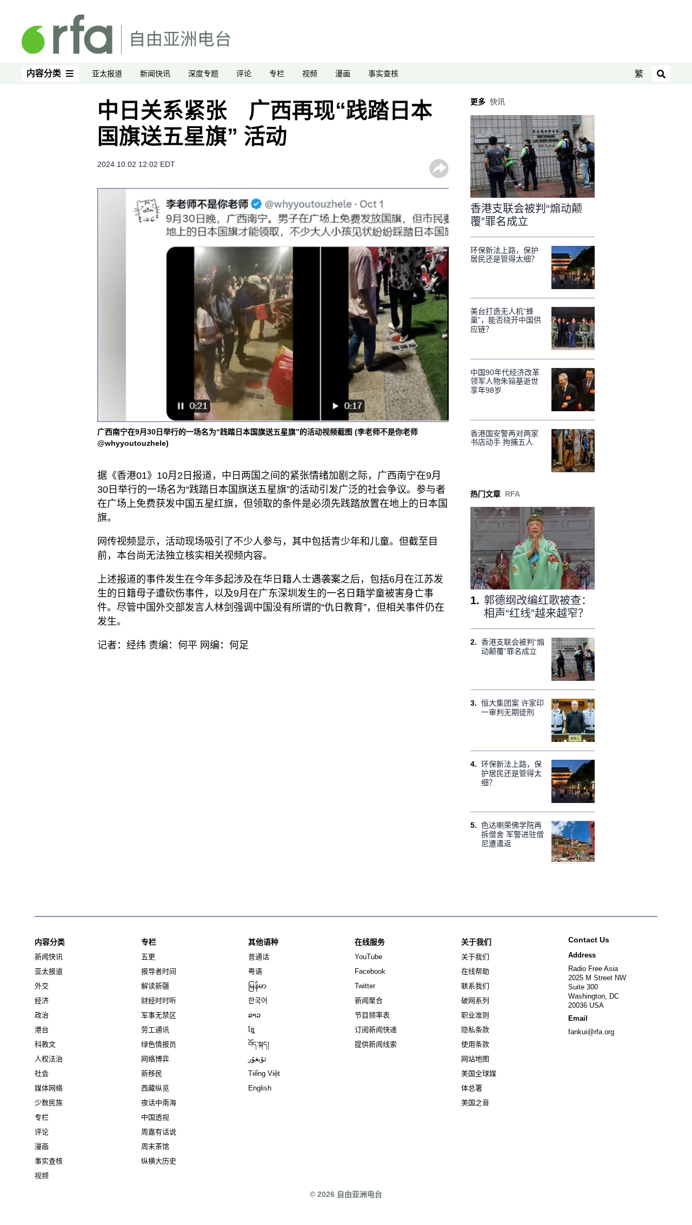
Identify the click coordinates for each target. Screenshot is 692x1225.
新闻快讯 (155, 73)
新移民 (151, 1073)
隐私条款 (475, 1030)
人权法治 (49, 1059)
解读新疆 (155, 986)
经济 (42, 1000)
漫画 (342, 73)
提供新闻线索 (376, 1044)
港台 (42, 1030)
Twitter (365, 986)
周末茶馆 (155, 1146)
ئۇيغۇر (257, 1059)
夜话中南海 (158, 1103)
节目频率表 (372, 1015)
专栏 (276, 73)
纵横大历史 (158, 1161)
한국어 (258, 1000)
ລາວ (254, 1015)
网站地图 (475, 1059)
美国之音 (475, 1103)
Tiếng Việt (264, 1073)
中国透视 (155, 1117)
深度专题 (203, 73)
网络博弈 (155, 1059)
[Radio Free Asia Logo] (126, 33)
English (259, 1088)
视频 (309, 73)
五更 (148, 957)
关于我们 (475, 957)
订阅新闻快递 (376, 1030)
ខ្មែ (251, 1030)
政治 (42, 1015)
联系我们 (475, 986)
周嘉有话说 (158, 1132)
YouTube (368, 957)
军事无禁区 (158, 1015)
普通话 (258, 957)
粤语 (255, 971)
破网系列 (475, 1000)
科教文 (45, 1044)
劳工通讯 (155, 1030)
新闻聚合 (369, 1000)
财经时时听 (158, 1000)
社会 (42, 1073)
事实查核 (383, 73)
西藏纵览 (155, 1088)
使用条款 (475, 1044)
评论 (243, 73)
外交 (42, 986)
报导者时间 (158, 971)
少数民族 (49, 1103)
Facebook (370, 971)
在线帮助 (475, 971)
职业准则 (475, 1015)
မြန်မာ (257, 986)
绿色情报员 (158, 1044)
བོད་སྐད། (258, 1044)
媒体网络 (49, 1088)
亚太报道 (107, 73)
